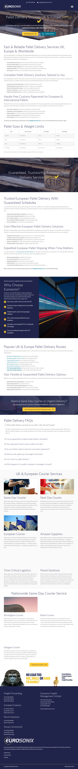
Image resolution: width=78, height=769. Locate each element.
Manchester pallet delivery (13, 356)
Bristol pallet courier (12, 364)
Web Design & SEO (69, 766)
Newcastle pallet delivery (13, 366)
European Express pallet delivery (25, 252)
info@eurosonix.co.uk (34, 120)
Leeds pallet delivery (12, 362)
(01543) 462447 (9, 697)
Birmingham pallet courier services (15, 358)
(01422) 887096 (9, 730)
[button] (72, 7)
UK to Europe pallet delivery (14, 368)
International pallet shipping (14, 370)
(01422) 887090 (9, 720)
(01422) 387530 (9, 709)
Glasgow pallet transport (13, 360)
